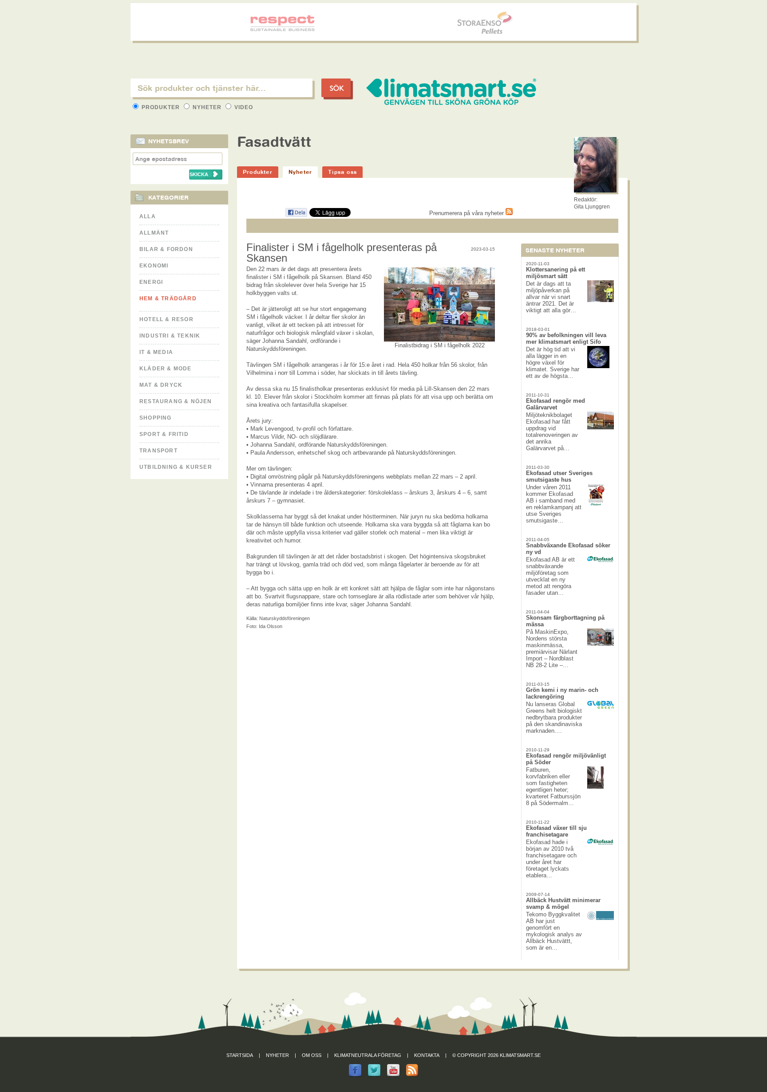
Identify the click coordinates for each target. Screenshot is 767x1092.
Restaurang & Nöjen (175, 401)
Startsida (239, 1055)
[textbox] (221, 88)
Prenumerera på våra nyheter (467, 213)
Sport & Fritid (164, 434)
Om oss (311, 1055)
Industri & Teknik (169, 336)
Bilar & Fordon (166, 249)
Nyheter (207, 107)
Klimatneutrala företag (367, 1055)
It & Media (156, 352)
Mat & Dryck (160, 385)
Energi (151, 282)
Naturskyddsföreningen (284, 618)
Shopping (155, 418)
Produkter (161, 107)
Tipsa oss (342, 172)
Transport (158, 451)
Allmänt (154, 233)
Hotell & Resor (166, 319)
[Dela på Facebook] (296, 215)
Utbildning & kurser (175, 467)
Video (243, 107)
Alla (147, 216)
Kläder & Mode (165, 368)
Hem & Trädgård (168, 298)
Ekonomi (153, 266)
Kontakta (426, 1055)
